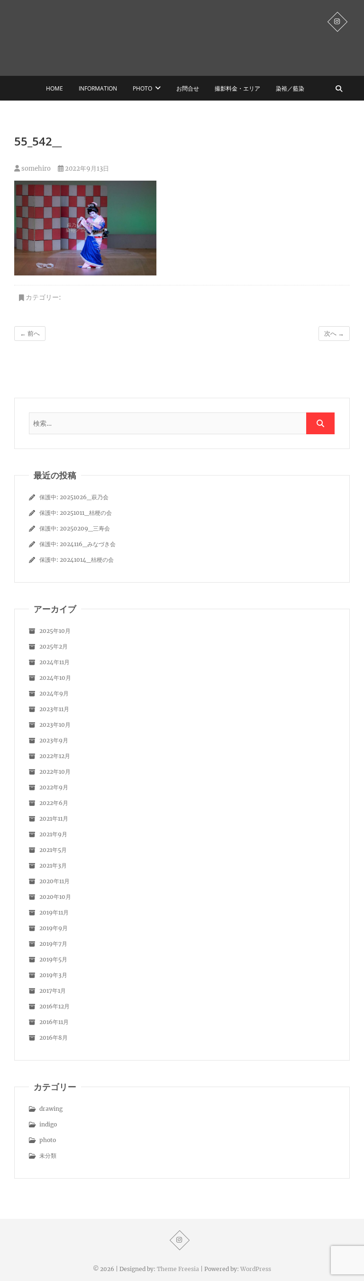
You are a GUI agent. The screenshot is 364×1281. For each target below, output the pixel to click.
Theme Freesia (178, 1268)
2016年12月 (54, 1006)
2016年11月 (54, 1021)
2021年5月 (53, 849)
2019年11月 (54, 912)
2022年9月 (53, 787)
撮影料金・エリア (237, 88)
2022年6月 (53, 802)
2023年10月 (55, 724)
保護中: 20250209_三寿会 (74, 528)
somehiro (35, 169)
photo (142, 88)
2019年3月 (53, 975)
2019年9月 (53, 928)
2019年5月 (53, 959)
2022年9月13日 (86, 169)
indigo (48, 1124)
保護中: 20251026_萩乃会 (74, 497)
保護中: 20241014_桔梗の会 (76, 559)
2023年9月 (53, 740)
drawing (51, 1108)
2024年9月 (54, 693)
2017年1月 (52, 990)
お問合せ (187, 88)
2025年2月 (53, 646)
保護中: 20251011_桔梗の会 (75, 512)
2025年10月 (55, 630)
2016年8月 (53, 1037)
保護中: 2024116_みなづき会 (77, 544)
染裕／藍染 (290, 88)
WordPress (255, 1268)
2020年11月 (54, 881)
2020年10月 (55, 896)
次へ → (334, 333)
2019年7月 (53, 943)
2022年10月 (55, 771)
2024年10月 (55, 677)
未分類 (47, 1155)
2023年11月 (54, 709)
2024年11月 (54, 662)
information (98, 88)
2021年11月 (53, 818)
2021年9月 (53, 834)
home (54, 88)
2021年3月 (53, 865)
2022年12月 (54, 755)
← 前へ (30, 333)
